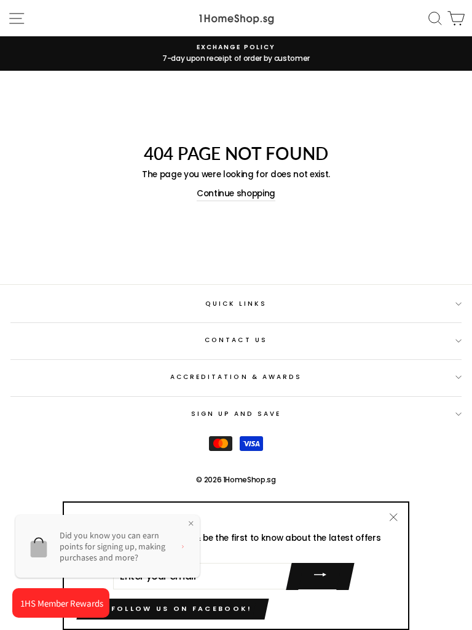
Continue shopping (236, 193)
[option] (236, 53)
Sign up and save (236, 413)
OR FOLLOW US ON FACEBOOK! (173, 608)
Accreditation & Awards (236, 376)
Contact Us (236, 340)
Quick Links (236, 303)
